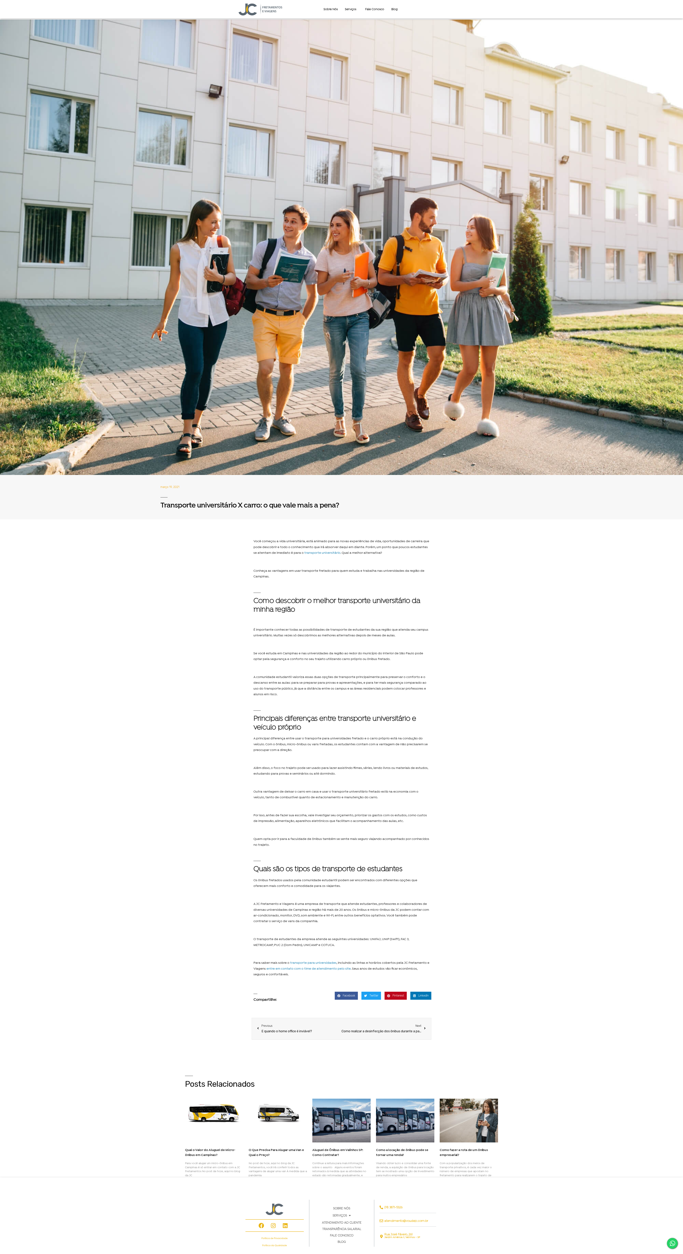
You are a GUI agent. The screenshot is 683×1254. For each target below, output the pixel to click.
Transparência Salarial (341, 1229)
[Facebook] (261, 1225)
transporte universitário (322, 553)
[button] (346, 996)
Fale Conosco (374, 9)
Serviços (340, 1215)
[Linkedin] (285, 1225)
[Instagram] (273, 1225)
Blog (394, 9)
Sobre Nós (331, 9)
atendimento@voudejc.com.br (406, 1220)
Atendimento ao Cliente (341, 1222)
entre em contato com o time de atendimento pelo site (308, 969)
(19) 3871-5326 (393, 1207)
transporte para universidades (313, 963)
